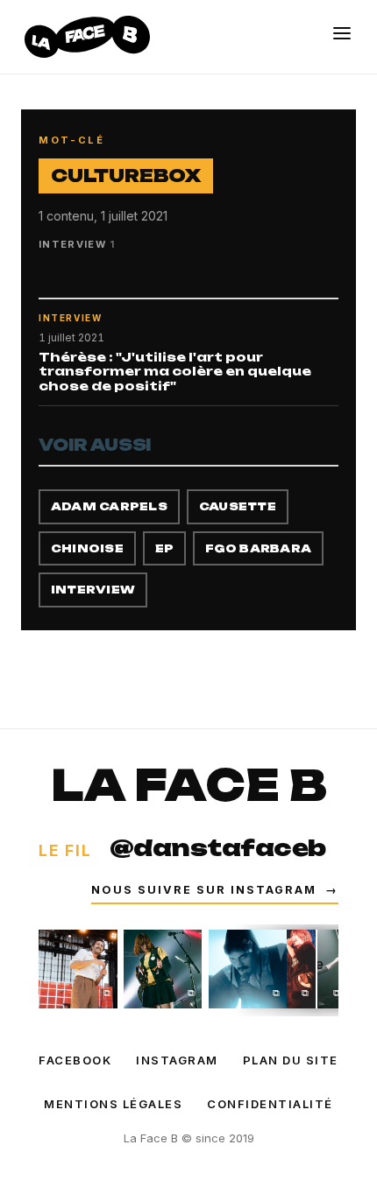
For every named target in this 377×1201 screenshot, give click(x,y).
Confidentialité (270, 1104)
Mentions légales (113, 1104)
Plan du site (290, 1060)
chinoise (87, 548)
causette (237, 506)
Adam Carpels (109, 506)
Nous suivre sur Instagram (214, 889)
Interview (93, 589)
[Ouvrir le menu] (342, 33)
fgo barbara (258, 548)
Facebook (75, 1060)
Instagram (177, 1060)
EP (164, 548)
